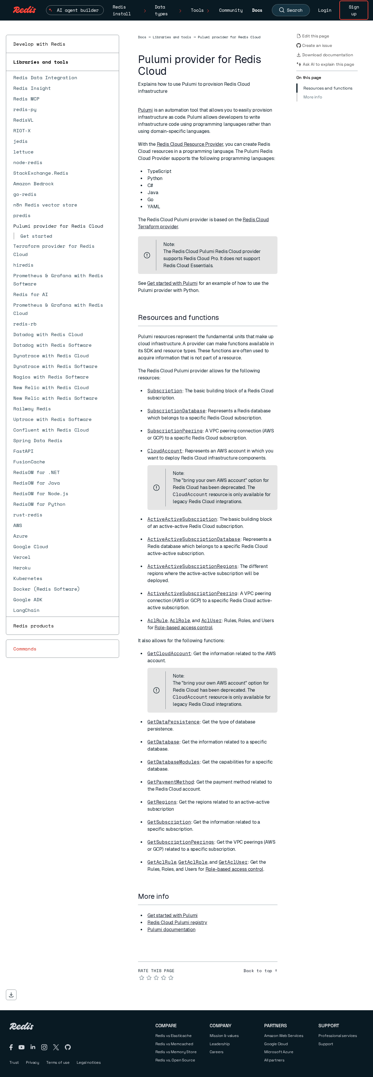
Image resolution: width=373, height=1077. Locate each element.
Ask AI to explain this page (328, 64)
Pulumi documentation (171, 929)
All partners (274, 1060)
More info (312, 97)
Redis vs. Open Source (175, 1060)
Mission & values (224, 1035)
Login (324, 10)
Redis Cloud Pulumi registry (177, 922)
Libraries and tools (40, 61)
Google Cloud (276, 1043)
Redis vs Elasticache (173, 1035)
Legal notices (89, 1062)
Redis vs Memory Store (176, 1051)
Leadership (219, 1043)
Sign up (354, 10)
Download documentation (327, 54)
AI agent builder (77, 10)
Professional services (337, 1035)
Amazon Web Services (283, 1035)
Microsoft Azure (278, 1051)
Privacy (32, 1062)
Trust (14, 1062)
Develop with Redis (39, 43)
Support (325, 1043)
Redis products (33, 625)
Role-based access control (183, 627)
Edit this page (315, 36)
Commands (25, 648)
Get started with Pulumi (172, 283)
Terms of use (58, 1062)
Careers (217, 1051)
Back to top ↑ (260, 971)
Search (295, 10)
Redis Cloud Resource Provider (190, 144)
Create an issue (317, 45)
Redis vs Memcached (174, 1043)
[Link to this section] (224, 317)
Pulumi (145, 110)
